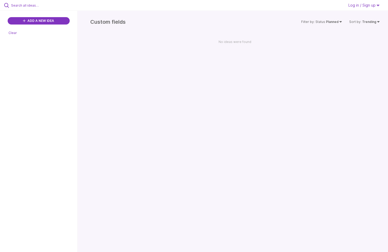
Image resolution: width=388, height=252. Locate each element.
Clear (12, 33)
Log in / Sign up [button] (362, 5)
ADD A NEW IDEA (40, 21)
